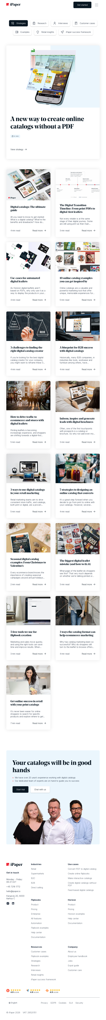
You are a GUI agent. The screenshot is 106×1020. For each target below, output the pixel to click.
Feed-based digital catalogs (81, 890)
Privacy (44, 1003)
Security (79, 1003)
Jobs (70, 961)
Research (35, 965)
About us (72, 951)
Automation (36, 923)
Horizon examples (76, 914)
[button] (96, 5)
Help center (36, 932)
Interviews (36, 970)
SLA (71, 1003)
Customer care (75, 970)
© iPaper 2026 (13, 1012)
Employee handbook (77, 956)
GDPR (53, 1003)
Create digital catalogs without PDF (82, 884)
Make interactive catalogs (80, 878)
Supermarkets (37, 873)
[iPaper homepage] (13, 5)
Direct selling (37, 887)
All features (36, 918)
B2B (33, 883)
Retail (33, 869)
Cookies (62, 1003)
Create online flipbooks (78, 873)
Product (34, 904)
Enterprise (35, 914)
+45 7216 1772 (13, 886)
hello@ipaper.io (13, 891)
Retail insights (37, 975)
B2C (33, 878)
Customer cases (38, 951)
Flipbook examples (40, 927)
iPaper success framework (43, 979)
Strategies (35, 961)
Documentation (38, 937)
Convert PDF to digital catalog (82, 869)
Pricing (34, 909)
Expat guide (73, 965)
